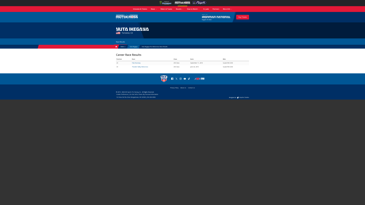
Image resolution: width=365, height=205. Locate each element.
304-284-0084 (151, 97)
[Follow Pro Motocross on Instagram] (181, 79)
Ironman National (216, 17)
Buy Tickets (242, 17)
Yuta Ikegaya (133, 47)
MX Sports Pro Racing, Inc (133, 92)
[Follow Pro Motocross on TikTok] (189, 79)
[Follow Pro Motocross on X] (176, 79)
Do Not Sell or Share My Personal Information (144, 94)
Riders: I (123, 47)
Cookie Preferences (122, 94)
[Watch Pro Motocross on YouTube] (185, 79)
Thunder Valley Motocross (140, 67)
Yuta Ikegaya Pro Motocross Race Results (154, 47)
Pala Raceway (136, 63)
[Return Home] (127, 17)
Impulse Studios (244, 97)
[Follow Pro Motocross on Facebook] (172, 79)
